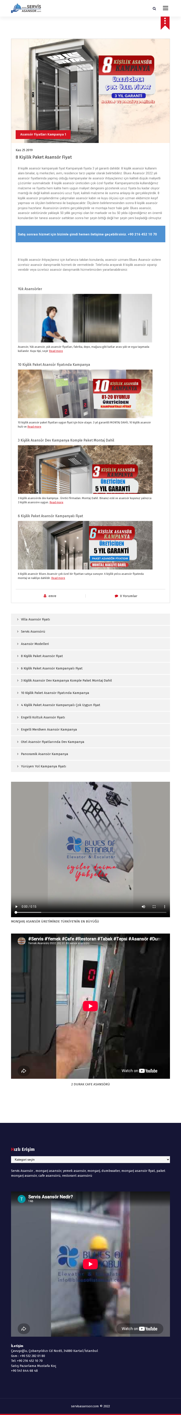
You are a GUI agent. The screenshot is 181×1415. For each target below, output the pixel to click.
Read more (56, 351)
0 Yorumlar (128, 596)
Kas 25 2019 (24, 150)
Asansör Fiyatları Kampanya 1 (43, 134)
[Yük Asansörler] (85, 336)
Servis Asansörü (33, 631)
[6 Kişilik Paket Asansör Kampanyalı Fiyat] (85, 567)
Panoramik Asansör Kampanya (44, 754)
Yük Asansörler (30, 289)
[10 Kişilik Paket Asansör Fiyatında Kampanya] (85, 408)
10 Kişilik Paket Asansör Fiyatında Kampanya (54, 365)
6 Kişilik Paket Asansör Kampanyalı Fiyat (50, 516)
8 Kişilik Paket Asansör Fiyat (42, 656)
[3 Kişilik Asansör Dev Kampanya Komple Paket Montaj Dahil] (85, 491)
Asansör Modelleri (35, 644)
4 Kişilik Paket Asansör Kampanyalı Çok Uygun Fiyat (60, 705)
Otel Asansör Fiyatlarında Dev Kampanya (52, 742)
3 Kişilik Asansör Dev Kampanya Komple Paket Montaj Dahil (66, 440)
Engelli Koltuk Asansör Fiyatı (43, 717)
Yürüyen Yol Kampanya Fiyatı (43, 766)
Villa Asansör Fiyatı (35, 619)
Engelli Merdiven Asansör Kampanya (49, 729)
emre (52, 596)
